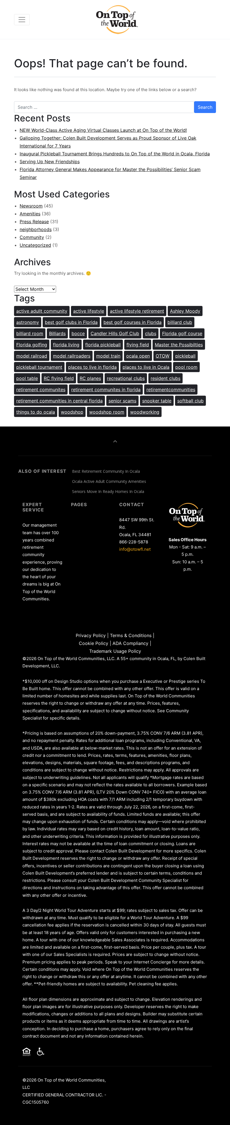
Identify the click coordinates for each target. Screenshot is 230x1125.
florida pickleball (103, 344)
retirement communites (40, 389)
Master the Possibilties (179, 344)
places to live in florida (92, 367)
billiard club (179, 322)
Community (32, 237)
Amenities (30, 213)
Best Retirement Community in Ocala (106, 471)
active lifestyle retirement (137, 311)
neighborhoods (36, 229)
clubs (150, 333)
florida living (66, 344)
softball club (190, 401)
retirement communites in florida (106, 389)
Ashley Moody (185, 311)
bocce (78, 333)
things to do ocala (35, 412)
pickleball (185, 356)
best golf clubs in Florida (71, 322)
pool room (186, 367)
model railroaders (71, 356)
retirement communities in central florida (59, 401)
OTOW (162, 356)
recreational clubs (126, 378)
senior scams (122, 401)
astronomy (27, 322)
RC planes (90, 378)
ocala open (138, 356)
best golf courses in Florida (133, 322)
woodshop (72, 412)
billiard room (29, 333)
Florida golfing (31, 344)
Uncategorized (35, 245)
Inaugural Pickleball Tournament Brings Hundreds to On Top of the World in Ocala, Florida (115, 153)
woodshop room (106, 412)
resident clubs (165, 378)
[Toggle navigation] (22, 19)
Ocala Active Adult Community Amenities (109, 481)
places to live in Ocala (146, 367)
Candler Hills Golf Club (115, 333)
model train (108, 356)
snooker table (156, 401)
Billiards (57, 333)
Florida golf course (182, 333)
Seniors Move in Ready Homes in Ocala (108, 491)
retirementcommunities (170, 389)
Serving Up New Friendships (50, 161)
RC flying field (59, 378)
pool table (27, 378)
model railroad (31, 356)
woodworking (144, 412)
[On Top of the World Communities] (118, 19)
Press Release (34, 221)
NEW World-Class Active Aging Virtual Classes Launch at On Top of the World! (103, 130)
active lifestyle (88, 311)
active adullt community (41, 311)
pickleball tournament (39, 367)
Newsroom (31, 206)
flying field (138, 344)
